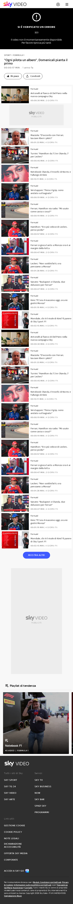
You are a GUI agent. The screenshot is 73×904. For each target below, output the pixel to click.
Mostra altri (36, 555)
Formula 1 (18, 55)
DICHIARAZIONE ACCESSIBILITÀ (13, 845)
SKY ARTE (9, 799)
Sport (7, 55)
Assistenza (18, 888)
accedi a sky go (14, 871)
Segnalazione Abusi (13, 896)
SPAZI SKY (40, 806)
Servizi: (39, 773)
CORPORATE (11, 860)
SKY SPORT (10, 780)
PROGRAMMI (42, 812)
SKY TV (39, 780)
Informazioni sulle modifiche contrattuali (32, 885)
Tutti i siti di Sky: (13, 773)
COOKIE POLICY (13, 832)
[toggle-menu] (67, 4)
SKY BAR (39, 799)
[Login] (58, 4)
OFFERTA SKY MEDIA (16, 853)
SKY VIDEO (10, 793)
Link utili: (9, 818)
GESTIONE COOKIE (14, 825)
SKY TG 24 (10, 786)
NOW (37, 793)
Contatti (29, 888)
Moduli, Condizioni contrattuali (47, 882)
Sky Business (43, 786)
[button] (13, 76)
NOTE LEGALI (11, 838)
